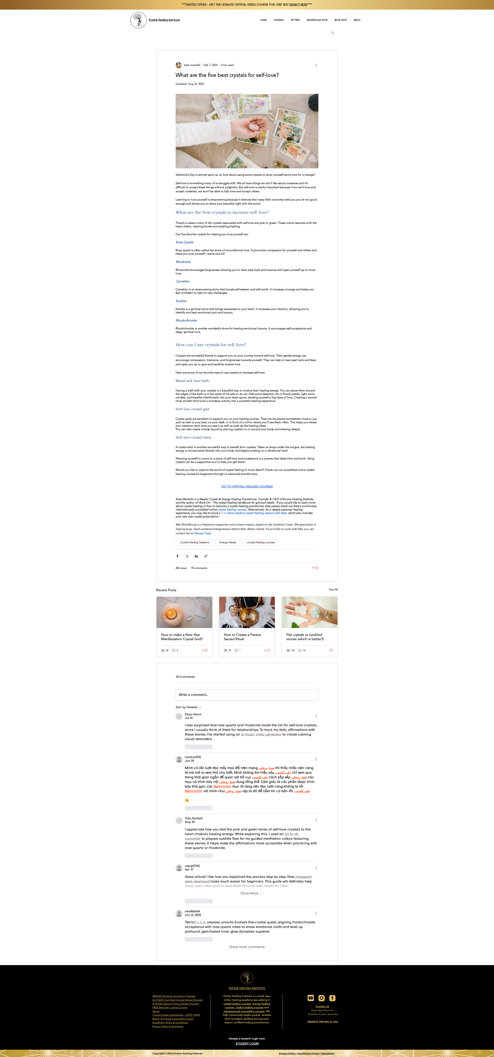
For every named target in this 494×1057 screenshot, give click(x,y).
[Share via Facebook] (177, 556)
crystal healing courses (261, 542)
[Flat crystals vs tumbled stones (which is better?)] (310, 612)
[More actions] (316, 65)
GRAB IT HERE (298, 4)
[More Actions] (316, 716)
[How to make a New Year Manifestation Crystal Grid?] (184, 612)
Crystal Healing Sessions (194, 542)
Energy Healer (228, 542)
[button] (333, 32)
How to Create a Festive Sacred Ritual (242, 637)
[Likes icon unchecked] (187, 747)
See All (333, 589)
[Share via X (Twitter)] (187, 556)
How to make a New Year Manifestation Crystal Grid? (182, 637)
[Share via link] (206, 556)
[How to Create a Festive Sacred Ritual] (247, 612)
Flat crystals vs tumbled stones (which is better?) (305, 637)
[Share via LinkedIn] (196, 556)
